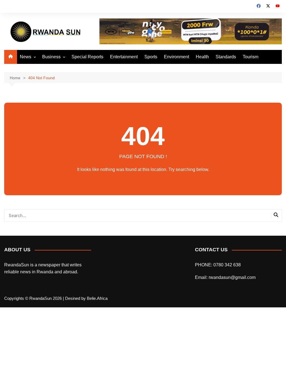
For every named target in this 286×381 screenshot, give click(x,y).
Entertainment (124, 56)
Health (202, 56)
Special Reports (87, 56)
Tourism (250, 56)
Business (51, 56)
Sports (150, 56)
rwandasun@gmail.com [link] (232, 277)
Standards (226, 56)
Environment (176, 56)
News (25, 56)
